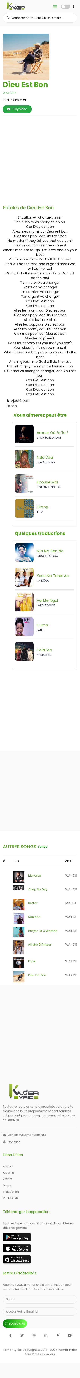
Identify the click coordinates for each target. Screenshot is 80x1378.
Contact (14, 1142)
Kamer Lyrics (67, 1350)
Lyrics (7, 1185)
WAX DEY (9, 93)
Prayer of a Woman (42, 931)
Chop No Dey (37, 889)
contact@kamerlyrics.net (27, 1135)
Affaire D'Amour (39, 944)
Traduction (11, 1192)
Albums (8, 1173)
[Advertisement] (40, 159)
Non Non (34, 917)
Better (33, 903)
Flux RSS (13, 1198)
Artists (7, 1179)
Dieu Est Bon (37, 975)
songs (42, 847)
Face (31, 961)
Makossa (34, 875)
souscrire (17, 1323)
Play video (19, 109)
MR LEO (70, 903)
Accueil (8, 1166)
